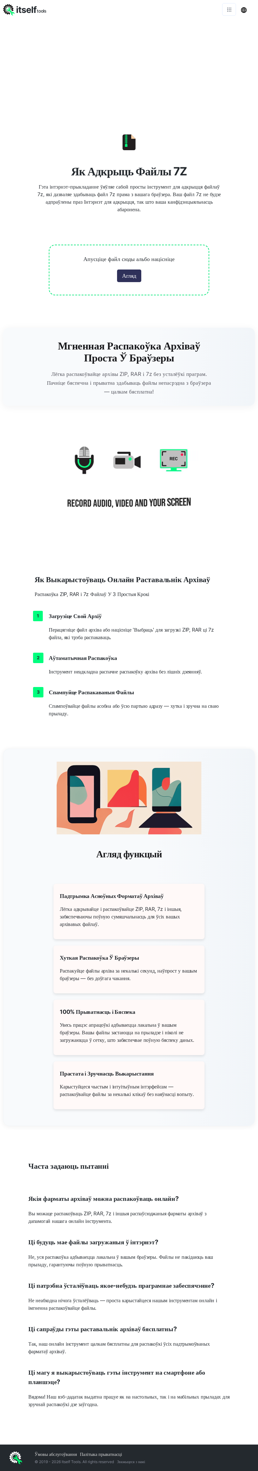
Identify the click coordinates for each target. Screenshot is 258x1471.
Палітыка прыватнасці (101, 1454)
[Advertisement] (129, 66)
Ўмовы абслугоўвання (56, 1454)
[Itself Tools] (129, 484)
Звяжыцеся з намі (131, 1461)
